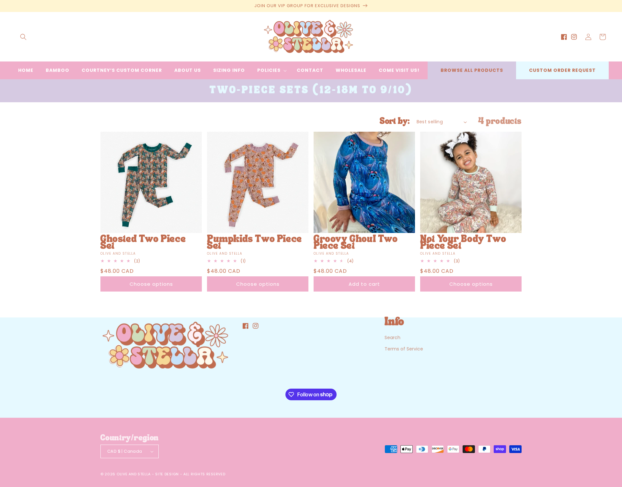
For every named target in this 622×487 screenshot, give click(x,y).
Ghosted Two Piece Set (143, 243)
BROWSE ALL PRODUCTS (472, 70)
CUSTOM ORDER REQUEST (562, 70)
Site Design (167, 474)
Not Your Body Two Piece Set (463, 243)
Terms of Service (404, 349)
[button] (23, 37)
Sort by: (395, 121)
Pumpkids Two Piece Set (254, 243)
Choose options (151, 284)
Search (392, 337)
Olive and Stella (134, 474)
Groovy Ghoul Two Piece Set (356, 243)
